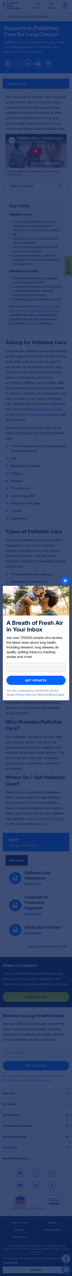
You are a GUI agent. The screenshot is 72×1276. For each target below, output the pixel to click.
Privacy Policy (24, 694)
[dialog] (36, 638)
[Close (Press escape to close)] (36, 581)
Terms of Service (47, 694)
